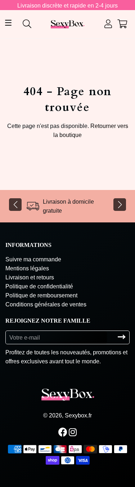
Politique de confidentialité (39, 286)
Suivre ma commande (33, 259)
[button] (15, 204)
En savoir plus (111, 466)
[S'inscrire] (121, 337)
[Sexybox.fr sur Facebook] (63, 432)
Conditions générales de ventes (45, 304)
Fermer (69, 474)
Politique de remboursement (41, 295)
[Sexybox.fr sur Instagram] (73, 432)
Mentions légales (27, 268)
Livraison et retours (29, 277)
